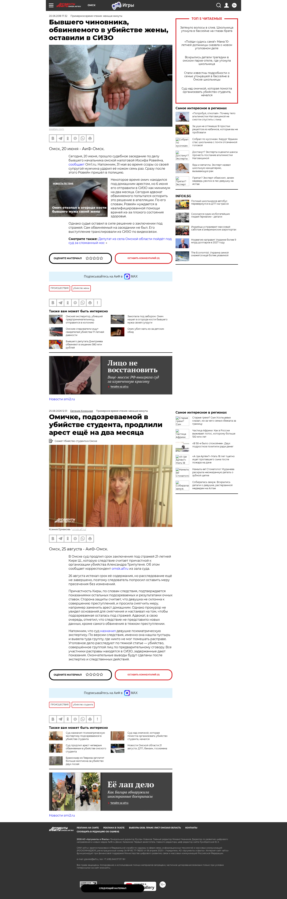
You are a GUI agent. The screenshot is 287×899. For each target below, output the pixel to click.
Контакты (191, 827)
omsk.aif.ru (119, 568)
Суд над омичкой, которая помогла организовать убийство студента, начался (207, 92)
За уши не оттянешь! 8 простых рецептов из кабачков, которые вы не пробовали (215, 129)
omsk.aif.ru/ (79, 529)
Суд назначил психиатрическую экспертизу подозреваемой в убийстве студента (85, 736)
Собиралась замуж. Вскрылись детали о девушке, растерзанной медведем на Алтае (212, 485)
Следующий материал (112, 888)
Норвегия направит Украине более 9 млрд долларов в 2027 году (213, 241)
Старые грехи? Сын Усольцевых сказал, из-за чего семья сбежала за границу (214, 420)
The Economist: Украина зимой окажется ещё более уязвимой (210, 254)
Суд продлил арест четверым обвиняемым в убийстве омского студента (86, 748)
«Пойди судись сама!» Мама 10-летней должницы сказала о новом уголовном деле (206, 45)
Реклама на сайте (88, 827)
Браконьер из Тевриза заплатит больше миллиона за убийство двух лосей (85, 761)
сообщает (77, 164)
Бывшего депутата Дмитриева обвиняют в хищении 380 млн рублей (84, 344)
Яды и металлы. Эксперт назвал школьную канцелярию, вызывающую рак (211, 168)
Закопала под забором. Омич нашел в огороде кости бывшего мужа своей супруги (147, 319)
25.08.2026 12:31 (58, 410)
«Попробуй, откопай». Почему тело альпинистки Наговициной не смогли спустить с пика (213, 116)
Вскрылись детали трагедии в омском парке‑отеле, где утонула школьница (207, 61)
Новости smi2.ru (62, 399)
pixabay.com (56, 129)
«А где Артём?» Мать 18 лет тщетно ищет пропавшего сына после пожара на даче (213, 459)
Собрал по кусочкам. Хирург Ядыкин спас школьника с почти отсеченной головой (215, 142)
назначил (108, 631)
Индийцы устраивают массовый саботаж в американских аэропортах (213, 228)
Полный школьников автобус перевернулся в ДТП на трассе (210, 202)
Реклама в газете (114, 827)
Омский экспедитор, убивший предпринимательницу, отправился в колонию (84, 319)
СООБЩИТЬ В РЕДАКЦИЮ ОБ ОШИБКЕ (98, 831)
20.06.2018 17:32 (58, 15)
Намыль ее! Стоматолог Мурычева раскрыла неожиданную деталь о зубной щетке (213, 472)
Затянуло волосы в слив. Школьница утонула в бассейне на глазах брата (206, 29)
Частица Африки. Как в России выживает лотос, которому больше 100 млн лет (213, 433)
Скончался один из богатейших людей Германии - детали (210, 215)
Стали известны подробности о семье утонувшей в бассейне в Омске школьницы (207, 76)
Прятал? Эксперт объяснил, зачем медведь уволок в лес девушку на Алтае (213, 180)
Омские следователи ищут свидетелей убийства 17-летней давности (85, 332)
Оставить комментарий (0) (143, 258)
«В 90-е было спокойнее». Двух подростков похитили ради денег (213, 445)
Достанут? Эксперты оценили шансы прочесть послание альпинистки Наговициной (215, 155)
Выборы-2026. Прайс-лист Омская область (155, 827)
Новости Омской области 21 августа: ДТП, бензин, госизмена (147, 747)
